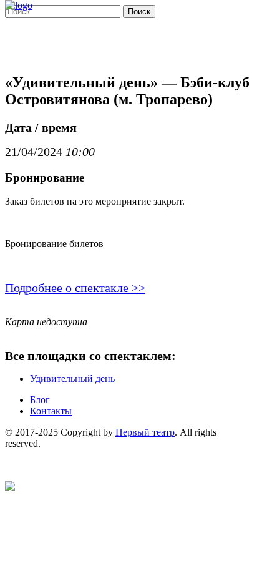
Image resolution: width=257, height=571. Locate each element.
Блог (40, 399)
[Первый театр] (18, 5)
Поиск (139, 11)
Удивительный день (72, 378)
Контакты (51, 411)
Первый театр (145, 432)
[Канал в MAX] (10, 487)
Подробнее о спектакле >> (75, 288)
